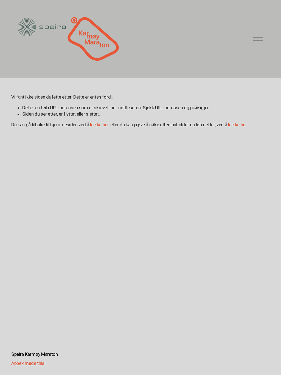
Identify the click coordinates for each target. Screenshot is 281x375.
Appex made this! (28, 363)
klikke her (99, 124)
